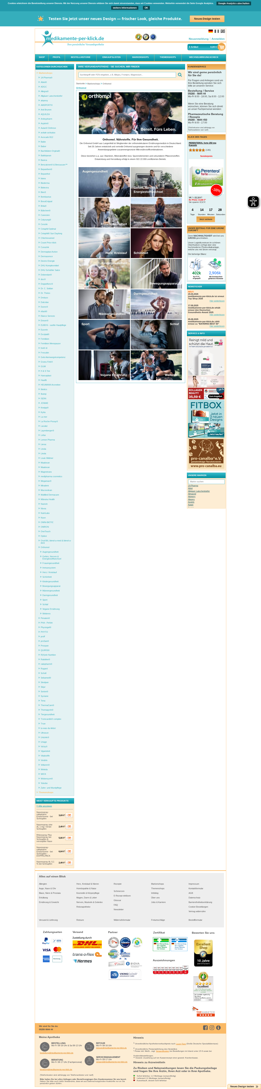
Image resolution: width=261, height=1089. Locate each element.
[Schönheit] (156, 257)
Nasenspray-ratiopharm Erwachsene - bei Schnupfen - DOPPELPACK (44, 851)
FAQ (116, 905)
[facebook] (206, 1027)
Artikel (194, 47)
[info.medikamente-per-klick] (219, 1027)
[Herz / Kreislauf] (104, 257)
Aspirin (191, 502)
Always (191, 499)
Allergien (43, 884)
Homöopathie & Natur (86, 888)
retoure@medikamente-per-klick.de (111, 1048)
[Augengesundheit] (104, 196)
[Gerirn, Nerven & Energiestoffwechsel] (156, 196)
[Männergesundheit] (104, 318)
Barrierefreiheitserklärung (200, 902)
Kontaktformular (196, 888)
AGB (191, 893)
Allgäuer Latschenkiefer (199, 491)
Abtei (190, 488)
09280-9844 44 (46, 1029)
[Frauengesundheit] (104, 227)
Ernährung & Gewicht (49, 902)
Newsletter (119, 909)
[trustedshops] (146, 37)
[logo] (72, 39)
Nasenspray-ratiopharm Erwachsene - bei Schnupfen (44, 815)
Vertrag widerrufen (197, 911)
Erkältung (43, 897)
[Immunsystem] (156, 227)
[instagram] (213, 1027)
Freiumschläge (158, 920)
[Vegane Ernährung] (104, 379)
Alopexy (191, 496)
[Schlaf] (156, 349)
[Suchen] (180, 75)
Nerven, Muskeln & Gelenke (89, 902)
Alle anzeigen (45, 806)
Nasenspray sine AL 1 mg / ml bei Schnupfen (44, 827)
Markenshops (157, 884)
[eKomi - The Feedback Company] (138, 37)
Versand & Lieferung (48, 920)
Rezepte (118, 884)
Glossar (117, 900)
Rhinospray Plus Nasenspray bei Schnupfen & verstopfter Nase (44, 838)
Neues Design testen (207, 18)
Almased (192, 494)
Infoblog (154, 893)
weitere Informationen (125, 7)
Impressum (194, 884)
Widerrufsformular (122, 920)
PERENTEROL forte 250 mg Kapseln (202, 144)
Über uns (155, 897)
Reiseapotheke (83, 907)
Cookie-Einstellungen (198, 907)
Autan (190, 505)
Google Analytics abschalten (233, 3)
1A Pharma (193, 485)
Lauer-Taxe (181, 1044)
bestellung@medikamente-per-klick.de (56, 1053)
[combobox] (127, 75)
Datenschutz (194, 897)
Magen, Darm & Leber (86, 897)
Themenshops (158, 888)
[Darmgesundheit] (156, 318)
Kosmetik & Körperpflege (87, 893)
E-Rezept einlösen (122, 896)
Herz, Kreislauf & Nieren (87, 884)
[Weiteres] (156, 379)
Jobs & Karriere (158, 902)
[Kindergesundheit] (104, 288)
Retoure (80, 920)
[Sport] (104, 349)
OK (146, 7)
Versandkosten (162, 1051)
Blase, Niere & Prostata (50, 893)
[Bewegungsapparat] (156, 288)
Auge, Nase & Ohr (47, 888)
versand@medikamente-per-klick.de (111, 1062)
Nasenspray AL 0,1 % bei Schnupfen (45, 863)
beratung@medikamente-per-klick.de (56, 1069)
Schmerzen (119, 891)
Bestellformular (195, 920)
